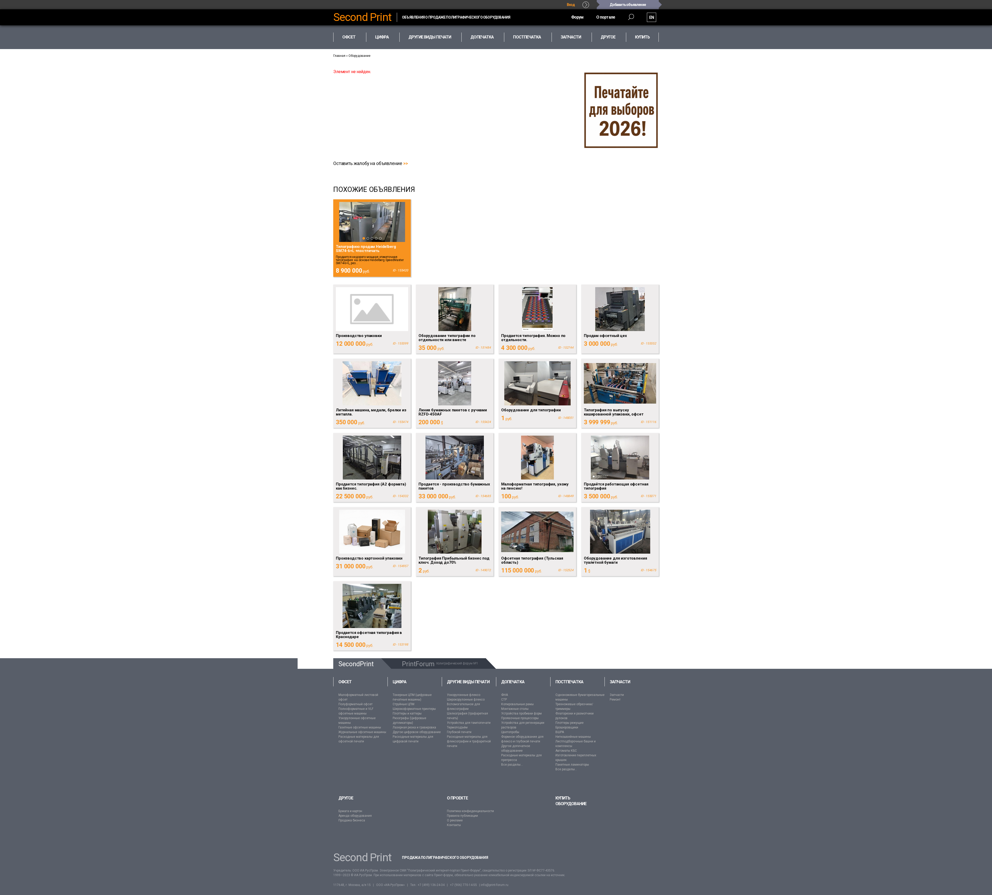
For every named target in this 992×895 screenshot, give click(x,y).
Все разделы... (512, 764)
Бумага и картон (350, 811)
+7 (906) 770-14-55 (463, 885)
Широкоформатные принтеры (414, 709)
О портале (605, 17)
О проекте (457, 798)
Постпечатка (569, 681)
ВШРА (559, 732)
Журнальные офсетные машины (362, 732)
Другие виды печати (468, 681)
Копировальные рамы (517, 704)
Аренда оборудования (355, 816)
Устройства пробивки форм (521, 713)
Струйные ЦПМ (403, 704)
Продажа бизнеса (351, 820)
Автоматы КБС (566, 750)
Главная (339, 56)
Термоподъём (457, 727)
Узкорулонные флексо (463, 695)
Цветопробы (510, 732)
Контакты (454, 825)
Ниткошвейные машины (573, 737)
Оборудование (359, 56)
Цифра (399, 681)
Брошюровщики (566, 727)
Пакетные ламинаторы (572, 764)
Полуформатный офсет (355, 704)
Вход (571, 5)
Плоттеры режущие (569, 723)
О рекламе (455, 820)
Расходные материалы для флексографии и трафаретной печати (469, 741)
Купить (642, 37)
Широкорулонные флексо (466, 699)
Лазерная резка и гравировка (414, 727)
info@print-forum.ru (494, 885)
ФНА (504, 695)
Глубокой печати (459, 732)
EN (651, 17)
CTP (504, 699)
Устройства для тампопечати (469, 723)
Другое (345, 798)
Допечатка (512, 681)
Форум (577, 17)
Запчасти (620, 681)
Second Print (362, 17)
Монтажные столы (515, 709)
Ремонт (615, 699)
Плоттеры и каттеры (407, 713)
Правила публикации (462, 816)
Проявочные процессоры (520, 718)
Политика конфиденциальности (470, 811)
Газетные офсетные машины (359, 727)
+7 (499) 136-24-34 (431, 885)
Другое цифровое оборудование (417, 732)
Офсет (345, 681)
